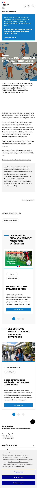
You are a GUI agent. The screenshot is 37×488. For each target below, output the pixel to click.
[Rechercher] (24, 6)
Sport (12, 274)
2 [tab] (18, 319)
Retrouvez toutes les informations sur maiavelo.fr (16, 160)
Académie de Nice (9, 445)
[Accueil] (7, 5)
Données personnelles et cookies (18, 462)
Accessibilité (28, 6)
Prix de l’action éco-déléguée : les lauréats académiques (16, 382)
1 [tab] (13, 318)
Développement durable (10, 220)
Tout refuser (18, 477)
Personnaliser (18, 472)
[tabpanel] (18, 281)
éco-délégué (10, 372)
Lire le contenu (18, 309)
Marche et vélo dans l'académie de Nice (16, 288)
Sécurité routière (12, 278)
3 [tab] (23, 319)
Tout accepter (18, 483)
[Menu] (33, 6)
